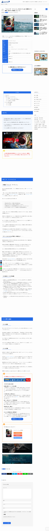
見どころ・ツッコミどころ (10, 96)
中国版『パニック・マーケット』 (13, 98)
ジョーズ (28, 188)
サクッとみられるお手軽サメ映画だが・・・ (14, 99)
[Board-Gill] (6, 2)
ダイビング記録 (43, 122)
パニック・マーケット (14, 194)
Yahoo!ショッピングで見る (17, 437)
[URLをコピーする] (30, 474)
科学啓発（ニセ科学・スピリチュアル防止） (40, 127)
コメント (5, 487)
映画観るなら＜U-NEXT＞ (17, 69)
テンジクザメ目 (37, 101)
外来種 (43, 124)
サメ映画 (7, 12)
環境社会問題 (37, 109)
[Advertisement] (17, 81)
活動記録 (36, 107)
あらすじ (7, 95)
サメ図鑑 (36, 95)
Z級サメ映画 (36, 119)
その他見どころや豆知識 (11, 100)
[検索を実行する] (46, 9)
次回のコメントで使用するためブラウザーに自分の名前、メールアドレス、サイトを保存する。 (17, 512)
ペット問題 (36, 124)
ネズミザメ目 (37, 103)
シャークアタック (36, 122)
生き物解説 (37, 111)
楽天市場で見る (18, 435)
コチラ (16, 396)
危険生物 (40, 124)
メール (4, 504)
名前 (3, 500)
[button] (4, 474)
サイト (4, 508)
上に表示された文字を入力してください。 (9, 516)
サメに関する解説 (9, 102)
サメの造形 (9, 103)
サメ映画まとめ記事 (38, 99)
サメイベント (41, 119)
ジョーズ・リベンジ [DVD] (18, 430)
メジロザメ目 (37, 105)
